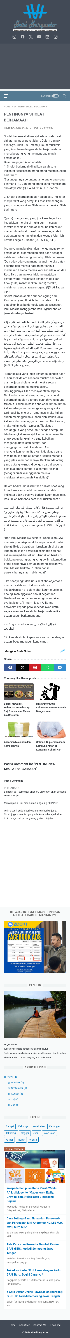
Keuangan (54, 1126)
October (17, 1082)
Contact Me (39, 1325)
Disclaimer (55, 1325)
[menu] (8, 96)
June (15, 1104)
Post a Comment (43, 127)
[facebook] (22, 37)
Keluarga (23, 1126)
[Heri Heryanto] (35, 17)
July (15, 1099)
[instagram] (14, 37)
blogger (25, 1133)
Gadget (10, 1126)
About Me (24, 1325)
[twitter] (30, 37)
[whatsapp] (47, 667)
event (36, 1133)
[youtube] (39, 37)
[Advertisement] (35, 67)
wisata (33, 1139)
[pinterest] (35, 667)
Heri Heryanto (40, 1332)
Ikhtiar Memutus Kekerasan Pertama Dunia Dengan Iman (51, 707)
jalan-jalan (49, 1133)
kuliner (9, 1139)
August (17, 1093)
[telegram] (60, 667)
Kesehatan (39, 1126)
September (19, 1088)
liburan (21, 1139)
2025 (13, 1076)
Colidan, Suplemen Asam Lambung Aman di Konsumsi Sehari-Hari (50, 746)
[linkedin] (47, 37)
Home (12, 1325)
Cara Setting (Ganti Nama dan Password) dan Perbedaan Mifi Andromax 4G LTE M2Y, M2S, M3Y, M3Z (35, 1223)
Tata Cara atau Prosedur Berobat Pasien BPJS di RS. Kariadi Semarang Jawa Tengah (33, 1249)
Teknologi (11, 1133)
